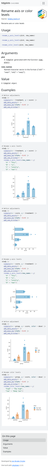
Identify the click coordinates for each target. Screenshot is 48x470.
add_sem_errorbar (11, 107)
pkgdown (15, 465)
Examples (7, 451)
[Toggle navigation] (43, 3)
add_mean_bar (9, 105)
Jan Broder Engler (18, 461)
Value (5, 448)
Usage (5, 440)
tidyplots (5, 2)
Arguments (8, 444)
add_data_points (10, 102)
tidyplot (7, 100)
